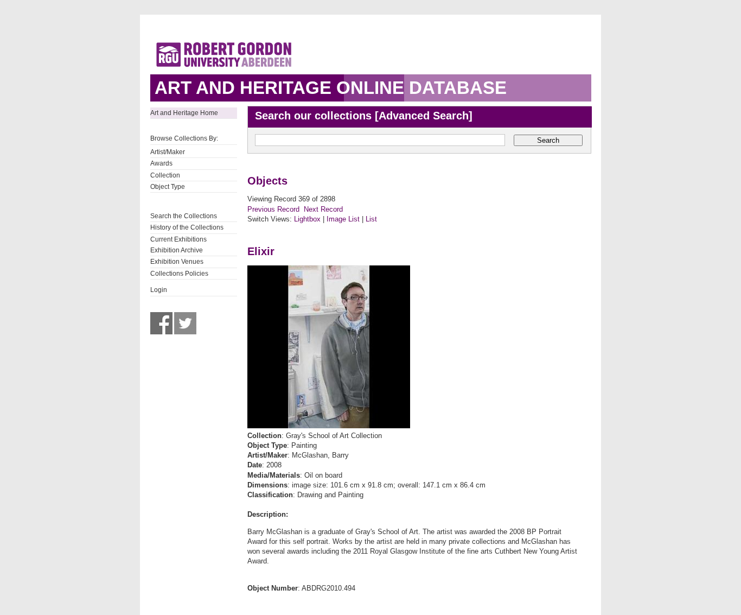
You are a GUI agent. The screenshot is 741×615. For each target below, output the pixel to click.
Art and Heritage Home (184, 113)
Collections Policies (179, 273)
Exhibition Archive (176, 250)
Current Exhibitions (178, 239)
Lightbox (307, 219)
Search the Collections (183, 216)
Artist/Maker (167, 152)
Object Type (167, 187)
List (371, 219)
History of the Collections (186, 227)
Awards (161, 163)
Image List (343, 219)
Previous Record (273, 209)
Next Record (323, 209)
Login (158, 290)
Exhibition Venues (176, 261)
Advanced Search (424, 116)
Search (548, 140)
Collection (165, 175)
